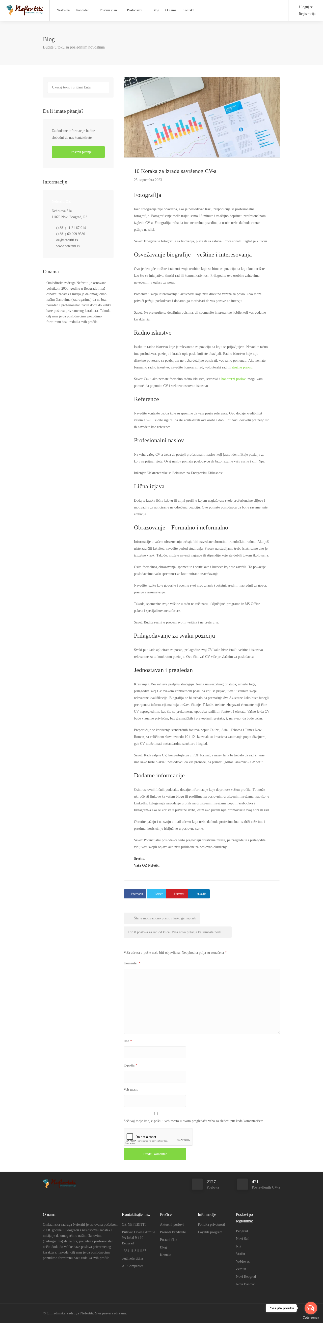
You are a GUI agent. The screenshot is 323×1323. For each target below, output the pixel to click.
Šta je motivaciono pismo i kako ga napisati (164, 918)
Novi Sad (242, 1239)
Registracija (306, 14)
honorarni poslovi (234, 379)
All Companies (132, 1266)
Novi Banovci (246, 1284)
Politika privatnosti (211, 1224)
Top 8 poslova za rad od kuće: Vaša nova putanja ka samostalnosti (175, 932)
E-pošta (130, 1065)
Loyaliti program (210, 1232)
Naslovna (63, 10)
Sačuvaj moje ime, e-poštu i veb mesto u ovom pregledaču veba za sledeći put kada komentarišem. (194, 1121)
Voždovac (243, 1261)
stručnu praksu (242, 367)
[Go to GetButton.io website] (311, 1317)
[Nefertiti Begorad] (24, 9)
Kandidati (83, 10)
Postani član (108, 10)
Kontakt (188, 10)
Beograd (242, 1231)
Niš (238, 1246)
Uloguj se (305, 7)
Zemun (241, 1269)
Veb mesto (131, 1090)
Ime (128, 1041)
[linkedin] (260, 1313)
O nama (170, 10)
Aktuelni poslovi (172, 1224)
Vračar (240, 1254)
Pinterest (179, 894)
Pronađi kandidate (173, 1232)
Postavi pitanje (81, 152)
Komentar (132, 963)
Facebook (137, 894)
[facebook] (252, 1313)
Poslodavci (134, 10)
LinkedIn (201, 894)
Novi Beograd (246, 1277)
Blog (155, 10)
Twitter (158, 894)
